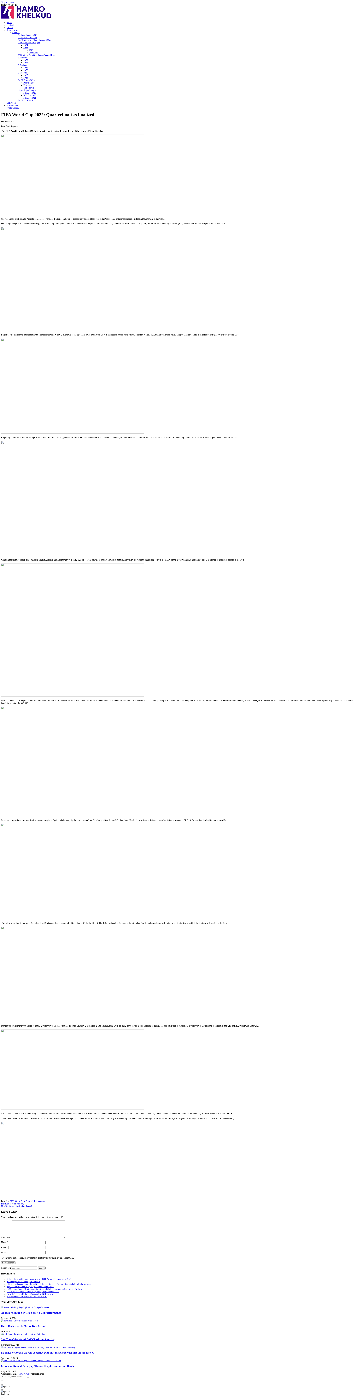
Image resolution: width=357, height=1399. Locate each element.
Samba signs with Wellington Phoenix (23, 1281)
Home (9, 22)
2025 (25, 47)
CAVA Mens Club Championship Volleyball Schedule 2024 (33, 1291)
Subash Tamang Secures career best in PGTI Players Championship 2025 (39, 1279)
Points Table (28, 83)
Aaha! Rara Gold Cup (27, 37)
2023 (25, 78)
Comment (6, 1237)
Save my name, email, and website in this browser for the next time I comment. (39, 1258)
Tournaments (12, 30)
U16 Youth (22, 73)
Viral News (24, 1374)
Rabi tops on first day (12, 1204)
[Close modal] (2, 1384)
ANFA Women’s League (29, 42)
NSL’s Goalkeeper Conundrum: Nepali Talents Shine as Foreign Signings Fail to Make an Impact (49, 1284)
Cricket (10, 27)
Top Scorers (28, 88)
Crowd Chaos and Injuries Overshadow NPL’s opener (30, 1294)
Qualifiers (33, 52)
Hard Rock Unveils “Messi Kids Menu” (23, 1326)
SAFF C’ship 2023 (26, 80)
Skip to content (7, 2)
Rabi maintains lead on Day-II (16, 1206)
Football (10, 25)
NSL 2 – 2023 (29, 95)
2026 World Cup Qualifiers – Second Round (37, 55)
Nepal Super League (27, 90)
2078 (25, 62)
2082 (31, 50)
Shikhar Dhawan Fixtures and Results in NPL (27, 1296)
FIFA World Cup (17, 1201)
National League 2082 (28, 35)
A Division (22, 57)
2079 (25, 60)
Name (4, 1242)
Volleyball (11, 103)
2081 (25, 68)
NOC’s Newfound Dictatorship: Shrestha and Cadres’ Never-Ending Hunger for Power (45, 1289)
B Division (22, 65)
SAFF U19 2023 (25, 100)
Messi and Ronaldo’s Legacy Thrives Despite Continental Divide (37, 1366)
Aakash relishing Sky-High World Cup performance (31, 1312)
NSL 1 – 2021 (29, 98)
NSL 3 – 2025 (29, 93)
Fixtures (27, 85)
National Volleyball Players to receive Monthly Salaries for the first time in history (47, 1352)
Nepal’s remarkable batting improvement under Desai (30, 1286)
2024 (25, 45)
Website (4, 1252)
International (12, 105)
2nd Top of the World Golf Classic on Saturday (28, 1339)
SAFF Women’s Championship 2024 (34, 40)
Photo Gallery (13, 108)
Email (4, 1247)
